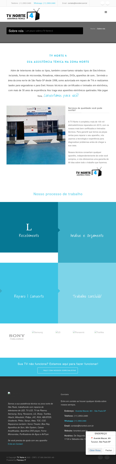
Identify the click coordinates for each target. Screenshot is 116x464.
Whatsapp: (69, 420)
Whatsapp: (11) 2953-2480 (44, 3)
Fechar (109, 450)
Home (92, 28)
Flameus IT (21, 460)
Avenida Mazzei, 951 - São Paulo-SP (90, 411)
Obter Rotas (95, 450)
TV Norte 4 (21, 457)
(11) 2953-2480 (80, 420)
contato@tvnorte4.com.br (77, 3)
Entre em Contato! (15, 443)
